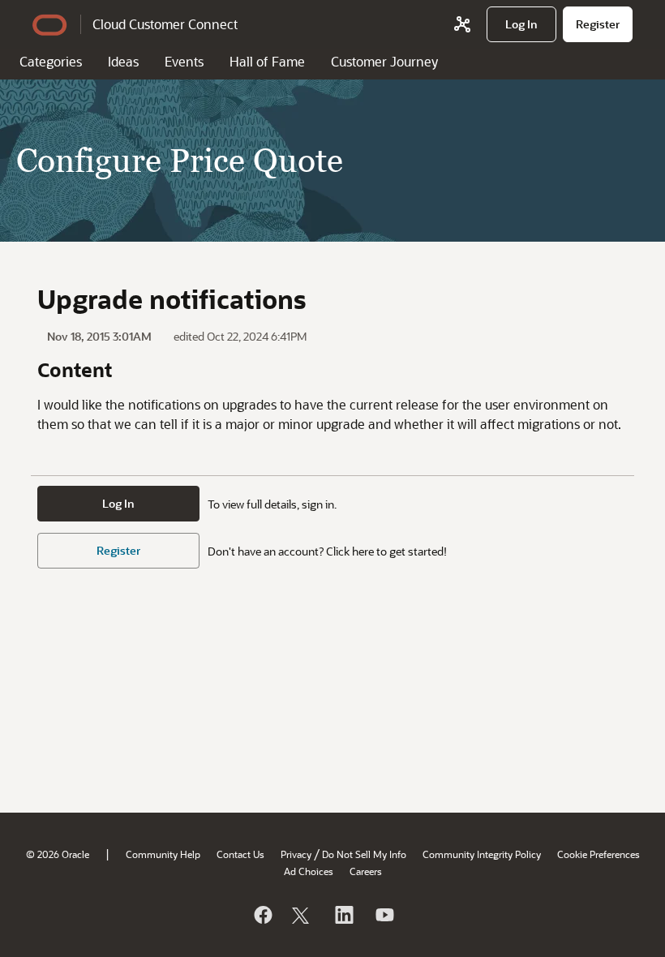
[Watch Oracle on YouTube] (383, 915)
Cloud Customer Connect (165, 23)
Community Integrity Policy (482, 854)
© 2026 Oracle (57, 854)
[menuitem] (521, 24)
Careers (366, 871)
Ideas (123, 61)
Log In (118, 503)
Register (118, 550)
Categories (50, 61)
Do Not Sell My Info (364, 854)
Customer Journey (384, 61)
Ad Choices (308, 871)
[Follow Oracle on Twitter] (302, 915)
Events (184, 61)
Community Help (163, 854)
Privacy (296, 854)
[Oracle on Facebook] (261, 915)
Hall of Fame (267, 61)
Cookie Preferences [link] (598, 854)
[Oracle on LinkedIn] (343, 915)
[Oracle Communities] (462, 24)
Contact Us (240, 854)
